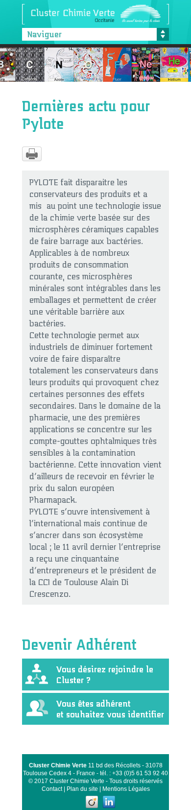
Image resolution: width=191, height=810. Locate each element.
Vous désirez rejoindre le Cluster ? (104, 673)
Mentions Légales (126, 788)
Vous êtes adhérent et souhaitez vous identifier (110, 707)
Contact (52, 788)
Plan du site (82, 788)
